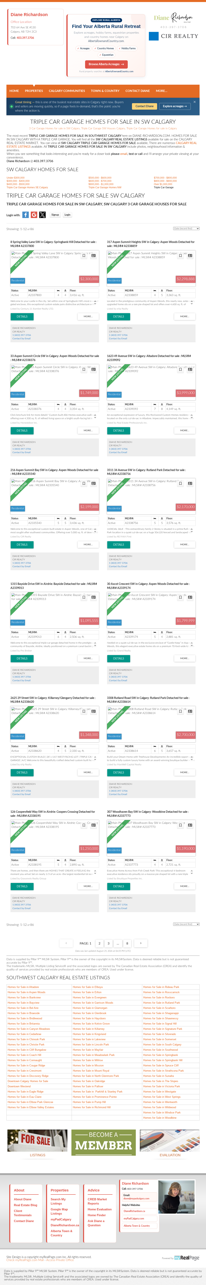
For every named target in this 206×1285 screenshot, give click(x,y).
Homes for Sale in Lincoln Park (91, 1044)
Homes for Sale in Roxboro (159, 997)
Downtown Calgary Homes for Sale (28, 1081)
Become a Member (103, 1151)
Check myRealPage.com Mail (25, 1260)
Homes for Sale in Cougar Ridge (26, 1065)
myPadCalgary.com (134, 1218)
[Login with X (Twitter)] (42, 217)
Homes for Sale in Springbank (160, 1055)
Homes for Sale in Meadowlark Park (94, 1055)
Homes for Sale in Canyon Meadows (29, 1028)
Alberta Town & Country (137, 1226)
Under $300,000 (16, 177)
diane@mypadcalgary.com (136, 1199)
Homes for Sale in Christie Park (26, 1044)
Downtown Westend (19, 1086)
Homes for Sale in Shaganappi (161, 1013)
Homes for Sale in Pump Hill (89, 1102)
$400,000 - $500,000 (18, 184)
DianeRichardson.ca (65, 1225)
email (123, 153)
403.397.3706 (25, 38)
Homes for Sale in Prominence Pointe (95, 1096)
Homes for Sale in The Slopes (160, 1081)
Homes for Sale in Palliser (88, 1086)
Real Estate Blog (25, 1205)
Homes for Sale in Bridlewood (25, 1018)
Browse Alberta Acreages (104, 64)
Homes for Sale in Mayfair (88, 1049)
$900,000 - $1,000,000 (101, 184)
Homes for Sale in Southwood (160, 1049)
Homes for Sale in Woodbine (159, 1117)
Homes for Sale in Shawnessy (160, 1018)
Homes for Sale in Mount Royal (91, 1070)
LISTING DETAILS (22, 316)
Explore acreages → (175, 106)
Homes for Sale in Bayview (23, 1002)
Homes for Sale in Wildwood (159, 1107)
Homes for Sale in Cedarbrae (24, 1034)
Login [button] (67, 215)
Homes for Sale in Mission (88, 1065)
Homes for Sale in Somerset (159, 1039)
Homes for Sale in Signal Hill (160, 1023)
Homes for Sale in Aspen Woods (26, 992)
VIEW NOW (37, 1147)
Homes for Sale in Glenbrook (89, 1013)
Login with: (13, 215)
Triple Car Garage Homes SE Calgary (27, 187)
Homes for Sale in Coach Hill (24, 1055)
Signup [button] (55, 215)
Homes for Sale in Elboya (88, 987)
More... (161, 91)
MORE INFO (170, 1147)
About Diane (22, 1199)
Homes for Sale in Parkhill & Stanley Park (98, 1091)
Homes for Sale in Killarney (89, 1028)
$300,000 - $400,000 (18, 181)
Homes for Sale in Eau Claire (24, 1096)
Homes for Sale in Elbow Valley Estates (31, 1107)
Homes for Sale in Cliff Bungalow (27, 1049)
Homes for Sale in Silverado (159, 1034)
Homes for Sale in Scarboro (159, 1007)
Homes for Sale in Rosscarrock (161, 992)
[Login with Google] (34, 217)
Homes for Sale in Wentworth (160, 1102)
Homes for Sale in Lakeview (89, 1039)
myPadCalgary (61, 1219)
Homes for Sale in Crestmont (24, 1070)
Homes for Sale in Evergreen (89, 997)
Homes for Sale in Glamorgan (90, 1007)
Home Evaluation (100, 1209)
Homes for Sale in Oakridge (89, 1081)
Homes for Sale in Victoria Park (161, 1086)
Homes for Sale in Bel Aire (23, 1007)
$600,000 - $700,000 (100, 181)
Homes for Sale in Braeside (24, 1013)
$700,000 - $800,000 (165, 177)
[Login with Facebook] (25, 217)
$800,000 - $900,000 (165, 181)
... (118, 943)
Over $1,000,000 (163, 184)
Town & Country (105, 91)
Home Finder (97, 1215)
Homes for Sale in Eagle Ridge (25, 1091)
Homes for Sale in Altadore (23, 987)
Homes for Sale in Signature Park (162, 1028)
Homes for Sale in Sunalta (158, 1075)
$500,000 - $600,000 (100, 177)
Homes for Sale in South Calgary (162, 1044)
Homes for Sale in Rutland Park (161, 1002)
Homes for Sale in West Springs (162, 1096)
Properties (34, 91)
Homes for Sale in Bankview (24, 997)
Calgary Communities (67, 91)
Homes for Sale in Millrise (88, 1060)
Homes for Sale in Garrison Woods (93, 1002)
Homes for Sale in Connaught (25, 1060)
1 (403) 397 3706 (21, 335)
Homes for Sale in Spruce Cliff (161, 1065)
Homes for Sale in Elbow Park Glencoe (30, 1102)
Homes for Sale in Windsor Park (162, 1112)
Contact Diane (138, 91)
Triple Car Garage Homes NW (105, 187)
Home (14, 91)
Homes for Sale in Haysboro (89, 1018)
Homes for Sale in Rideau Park (161, 987)
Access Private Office (60, 1260)
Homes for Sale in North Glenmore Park (96, 1075)
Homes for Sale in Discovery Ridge (28, 1075)
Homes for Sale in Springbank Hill (162, 1060)
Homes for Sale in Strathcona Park (163, 1070)
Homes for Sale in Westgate (159, 1091)
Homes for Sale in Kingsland (89, 1034)
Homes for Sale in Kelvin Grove (91, 1023)
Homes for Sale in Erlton (87, 992)
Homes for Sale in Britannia (24, 1023)
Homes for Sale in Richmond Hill (92, 1107)
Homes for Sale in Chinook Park (26, 1039)
